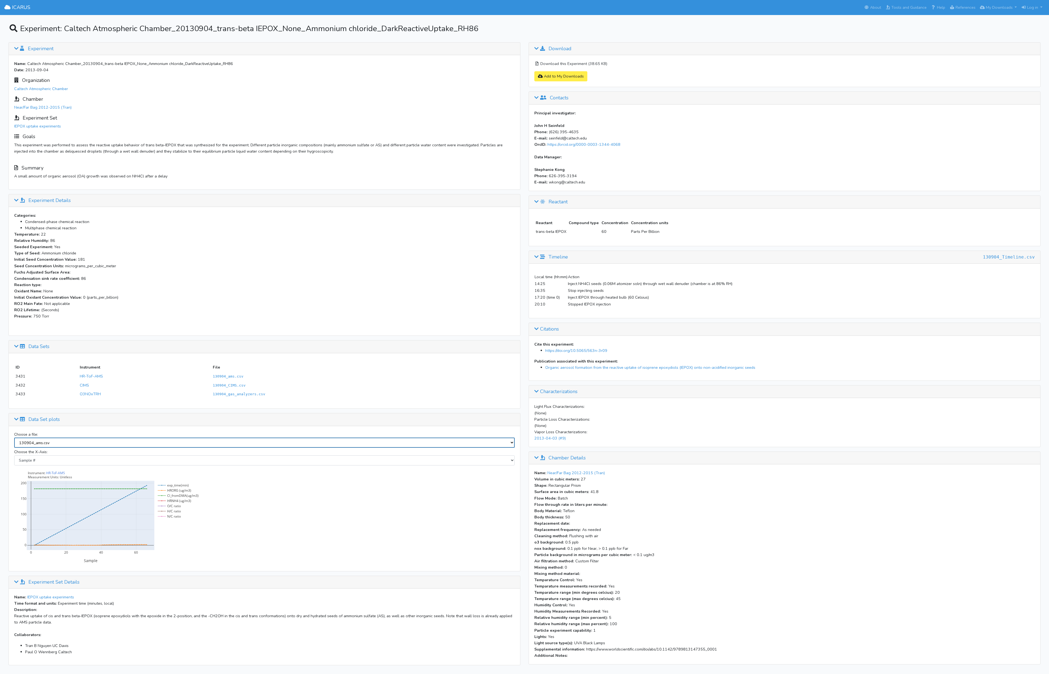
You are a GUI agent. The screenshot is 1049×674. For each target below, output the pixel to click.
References (965, 7)
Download (559, 49)
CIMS (84, 385)
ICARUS (20, 7)
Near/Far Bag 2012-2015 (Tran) (43, 107)
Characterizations (558, 392)
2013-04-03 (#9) (550, 438)
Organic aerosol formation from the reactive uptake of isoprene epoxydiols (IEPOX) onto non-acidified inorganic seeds (650, 367)
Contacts (558, 98)
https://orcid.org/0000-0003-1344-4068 (583, 144)
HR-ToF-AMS (91, 376)
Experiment (40, 49)
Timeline (557, 257)
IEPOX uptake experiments (37, 126)
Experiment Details (49, 201)
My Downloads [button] (999, 7)
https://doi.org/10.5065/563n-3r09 (576, 350)
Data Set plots (43, 420)
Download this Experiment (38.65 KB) (573, 63)
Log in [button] (1032, 7)
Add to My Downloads (563, 76)
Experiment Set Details (53, 582)
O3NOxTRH (90, 394)
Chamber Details (566, 458)
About (875, 7)
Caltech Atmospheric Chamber (41, 88)
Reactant (557, 202)
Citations (549, 329)
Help (940, 7)
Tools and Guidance (908, 7)
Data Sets (38, 347)
